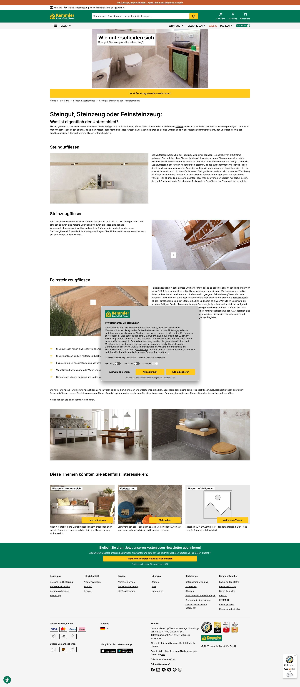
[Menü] (295, 656)
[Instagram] (180, 670)
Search (193, 16)
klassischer (232, 171)
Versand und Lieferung (61, 582)
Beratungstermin (173, 393)
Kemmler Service (126, 582)
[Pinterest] (175, 670)
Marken (225, 25)
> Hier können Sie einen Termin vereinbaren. (72, 399)
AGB (154, 586)
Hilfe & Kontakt (91, 576)
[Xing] (169, 670)
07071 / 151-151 (175, 635)
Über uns (156, 576)
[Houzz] (164, 670)
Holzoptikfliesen (201, 389)
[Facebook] (153, 670)
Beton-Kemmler (227, 591)
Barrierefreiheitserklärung (198, 600)
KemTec (223, 595)
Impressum (191, 586)
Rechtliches (191, 576)
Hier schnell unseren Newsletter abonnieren (150, 558)
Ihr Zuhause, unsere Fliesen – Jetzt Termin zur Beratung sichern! (150, 2)
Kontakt (88, 586)
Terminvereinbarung (128, 586)
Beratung (174, 25)
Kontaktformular (187, 643)
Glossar (87, 591)
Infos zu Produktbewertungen (200, 595)
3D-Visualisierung (126, 591)
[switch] (290, 675)
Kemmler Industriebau (230, 609)
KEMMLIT (224, 600)
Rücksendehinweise (60, 586)
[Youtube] (158, 670)
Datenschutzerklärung (196, 582)
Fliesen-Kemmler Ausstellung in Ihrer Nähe (211, 393)
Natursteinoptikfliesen (221, 389)
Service (121, 576)
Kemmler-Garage (227, 586)
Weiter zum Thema (232, 520)
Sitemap (189, 591)
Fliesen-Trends (105, 393)
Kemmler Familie (228, 576)
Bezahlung (55, 595)
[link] (82, 505)
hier (163, 654)
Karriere (156, 582)
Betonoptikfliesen (59, 393)
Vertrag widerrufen (59, 591)
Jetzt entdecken (97, 520)
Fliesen (64, 25)
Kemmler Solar (226, 604)
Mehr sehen (165, 520)
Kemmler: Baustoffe (229, 582)
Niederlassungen (92, 582)
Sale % (213, 25)
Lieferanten (157, 591)
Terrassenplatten (186, 304)
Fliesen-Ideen (195, 25)
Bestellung (55, 576)
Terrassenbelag (240, 297)
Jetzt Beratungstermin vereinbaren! (150, 93)
